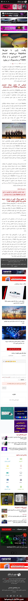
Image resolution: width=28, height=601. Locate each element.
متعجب (10, 361)
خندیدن (7, 361)
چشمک (15, 361)
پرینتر (21, 482)
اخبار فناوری (5, 35)
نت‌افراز (7, 579)
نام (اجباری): (24, 355)
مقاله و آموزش (24, 508)
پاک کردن (5, 361)
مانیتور (20, 475)
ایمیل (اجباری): (10, 355)
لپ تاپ (7, 468)
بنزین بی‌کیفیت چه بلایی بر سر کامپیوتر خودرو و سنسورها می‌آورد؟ (16, 510)
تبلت (21, 468)
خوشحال (8, 361)
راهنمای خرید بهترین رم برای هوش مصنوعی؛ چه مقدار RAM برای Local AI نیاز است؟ (17, 448)
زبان (11, 361)
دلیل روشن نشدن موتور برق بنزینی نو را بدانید (17, 516)
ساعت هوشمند (21, 489)
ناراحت (13, 361)
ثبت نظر (4, 388)
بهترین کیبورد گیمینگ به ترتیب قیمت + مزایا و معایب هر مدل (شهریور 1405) (16, 443)
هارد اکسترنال (7, 489)
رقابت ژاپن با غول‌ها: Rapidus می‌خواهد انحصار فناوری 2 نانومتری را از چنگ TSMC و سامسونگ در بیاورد (14, 55)
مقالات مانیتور (24, 519)
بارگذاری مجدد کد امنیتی (6, 377)
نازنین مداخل (23, 63)
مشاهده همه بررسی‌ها (7, 529)
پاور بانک (7, 475)
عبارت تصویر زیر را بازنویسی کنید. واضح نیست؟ (14, 377)
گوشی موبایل (7, 461)
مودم (7, 482)
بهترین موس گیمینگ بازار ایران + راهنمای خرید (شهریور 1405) (16, 438)
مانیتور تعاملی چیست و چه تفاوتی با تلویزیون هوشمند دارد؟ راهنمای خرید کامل (17, 521)
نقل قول (3, 361)
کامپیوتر (20, 461)
